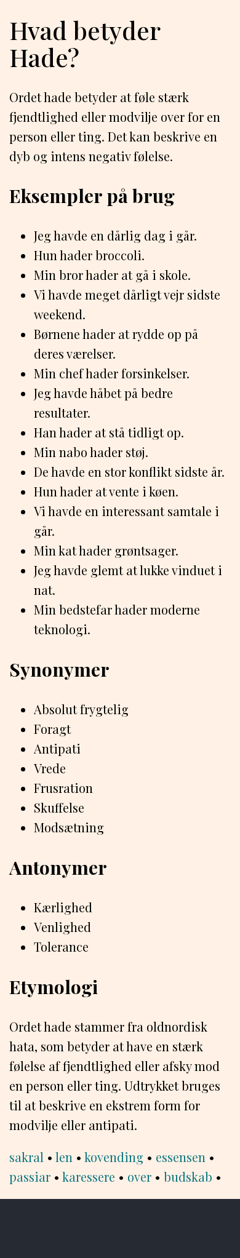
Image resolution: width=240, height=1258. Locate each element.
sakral (26, 1157)
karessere (88, 1176)
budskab (188, 1176)
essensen (181, 1157)
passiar (29, 1176)
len (64, 1157)
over (139, 1176)
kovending (113, 1157)
